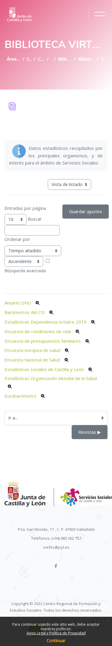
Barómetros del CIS (24, 312)
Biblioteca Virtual (64, 59)
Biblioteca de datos (86, 59)
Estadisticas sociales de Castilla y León (44, 369)
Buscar (35, 219)
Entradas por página (25, 208)
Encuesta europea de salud (32, 350)
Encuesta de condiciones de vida (37, 331)
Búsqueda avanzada (25, 270)
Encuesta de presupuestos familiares (42, 341)
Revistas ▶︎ (89, 432)
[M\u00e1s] (37, 303)
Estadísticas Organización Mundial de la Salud (50, 378)
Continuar (56, 640)
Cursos (29, 59)
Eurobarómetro (20, 396)
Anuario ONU (17, 303)
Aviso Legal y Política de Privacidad (56, 633)
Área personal (13, 59)
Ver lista (104, 59)
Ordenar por (17, 239)
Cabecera (41, 59)
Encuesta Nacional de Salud (32, 360)
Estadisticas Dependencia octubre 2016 (45, 322)
